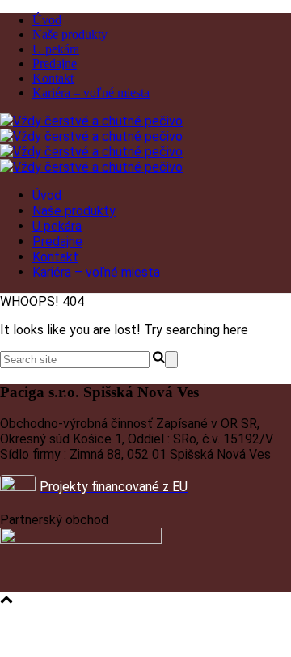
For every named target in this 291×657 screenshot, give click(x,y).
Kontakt (53, 78)
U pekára (55, 49)
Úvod (46, 20)
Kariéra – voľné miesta (91, 93)
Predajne (54, 63)
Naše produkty (70, 34)
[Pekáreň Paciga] (91, 144)
